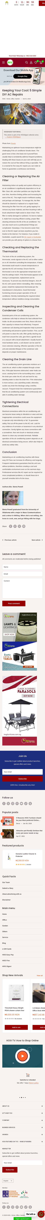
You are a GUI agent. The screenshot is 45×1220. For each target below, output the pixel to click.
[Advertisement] (22, 30)
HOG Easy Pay (8, 955)
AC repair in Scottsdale (32, 237)
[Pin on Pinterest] (15, 526)
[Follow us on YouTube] (21, 803)
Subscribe (22, 779)
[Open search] (26, 62)
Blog (4, 943)
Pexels (13, 143)
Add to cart (16, 1027)
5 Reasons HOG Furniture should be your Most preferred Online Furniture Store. (28, 819)
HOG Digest (6, 966)
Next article (36, 540)
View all (40, 975)
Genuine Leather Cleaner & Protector (26, 855)
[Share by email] (23, 526)
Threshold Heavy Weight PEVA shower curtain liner (14, 1009)
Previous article (10, 540)
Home (4, 914)
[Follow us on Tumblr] (30, 803)
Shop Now (25, 3)
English (6, 1181)
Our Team (6, 882)
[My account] (31, 62)
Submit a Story (7, 888)
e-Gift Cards (6, 949)
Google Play (22, 76)
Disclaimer (6, 900)
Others (4, 931)
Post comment (14, 603)
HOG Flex (6, 960)
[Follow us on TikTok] (25, 803)
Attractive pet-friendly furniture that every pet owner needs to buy (29, 832)
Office (4, 920)
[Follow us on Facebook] (4, 803)
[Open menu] (3, 62)
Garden (5, 926)
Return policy (28, 1083)
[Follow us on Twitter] (8, 803)
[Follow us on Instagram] (12, 803)
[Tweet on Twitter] (19, 526)
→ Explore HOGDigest (13, 137)
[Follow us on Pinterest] (17, 803)
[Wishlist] (35, 62)
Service (5, 937)
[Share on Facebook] (10, 526)
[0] (40, 62)
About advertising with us (11, 894)
